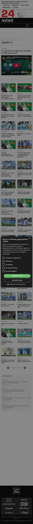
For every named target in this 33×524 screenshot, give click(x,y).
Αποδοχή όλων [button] (17, 276)
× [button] (29, 238)
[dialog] (16, 262)
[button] (16, 284)
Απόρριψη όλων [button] (17, 280)
